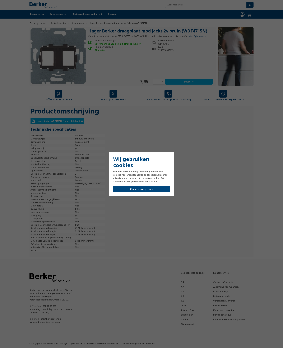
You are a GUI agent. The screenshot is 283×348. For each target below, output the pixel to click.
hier (156, 181)
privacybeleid (153, 178)
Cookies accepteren (141, 189)
